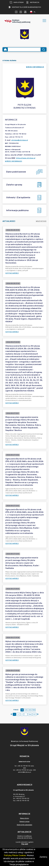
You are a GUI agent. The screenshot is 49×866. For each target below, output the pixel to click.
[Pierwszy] (12, 714)
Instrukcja (34, 2)
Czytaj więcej (12, 273)
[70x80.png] (24, 34)
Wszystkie (41, 221)
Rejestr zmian (25, 821)
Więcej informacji (13, 161)
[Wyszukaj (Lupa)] (43, 49)
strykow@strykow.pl (19, 140)
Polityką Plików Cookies (15, 855)
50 (30, 710)
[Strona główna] (5, 49)
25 (26, 710)
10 (22, 710)
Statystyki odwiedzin (24, 825)
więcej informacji (35, 67)
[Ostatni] (38, 714)
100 (34, 710)
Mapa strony (19, 2)
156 (30, 714)
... (25, 714)
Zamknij (43, 857)
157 (34, 714)
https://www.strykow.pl (25, 158)
